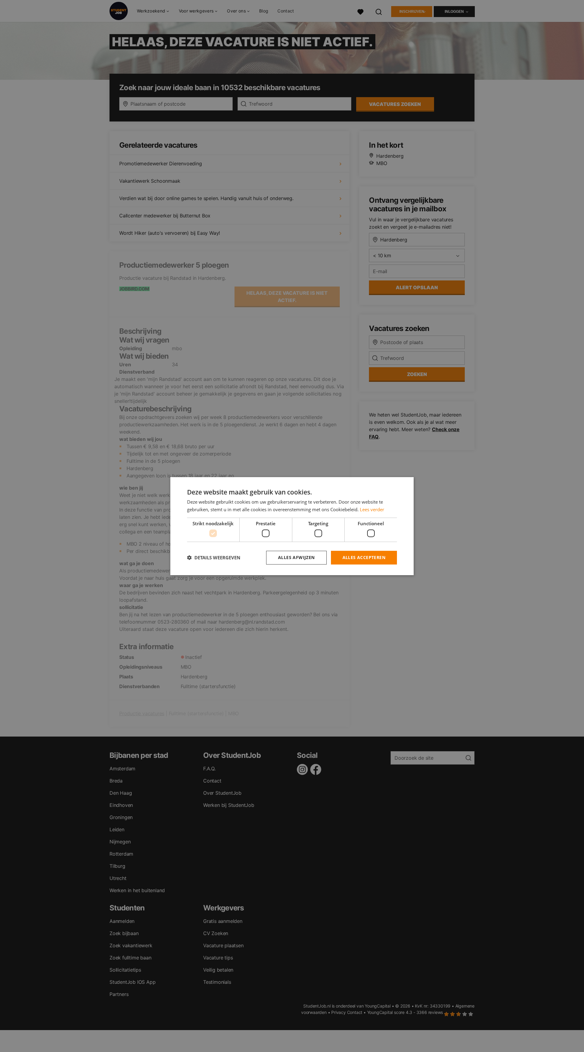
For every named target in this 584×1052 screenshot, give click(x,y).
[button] (213, 557)
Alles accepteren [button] (363, 557)
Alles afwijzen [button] (296, 557)
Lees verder (372, 509)
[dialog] (292, 526)
